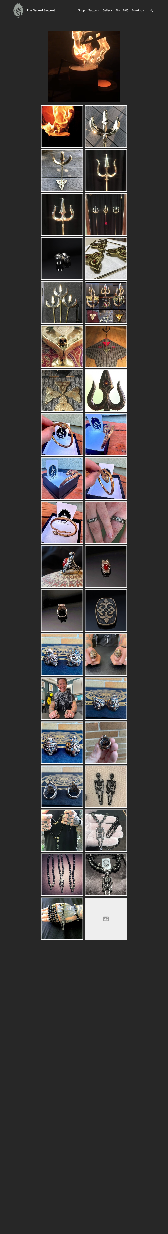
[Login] (151, 10)
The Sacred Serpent (41, 10)
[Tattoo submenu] (98, 10)
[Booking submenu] (144, 10)
